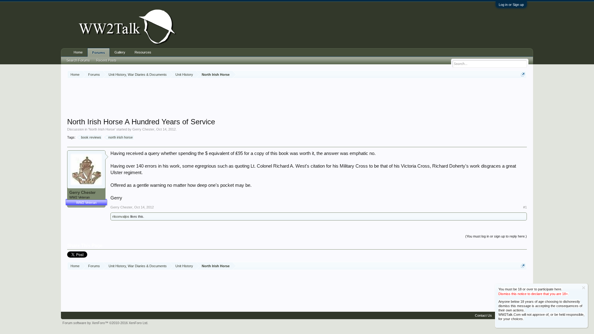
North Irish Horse (102, 129)
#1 (525, 207)
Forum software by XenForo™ (105, 323)
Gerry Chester (143, 129)
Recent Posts (106, 60)
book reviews (91, 137)
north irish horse (120, 137)
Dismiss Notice (583, 287)
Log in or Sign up (511, 4)
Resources (143, 52)
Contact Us (483, 315)
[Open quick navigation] (523, 74)
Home (78, 52)
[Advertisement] (297, 99)
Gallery (119, 52)
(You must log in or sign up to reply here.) (496, 236)
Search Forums (78, 60)
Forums (98, 52)
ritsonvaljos (120, 216)
